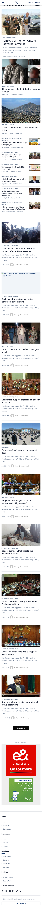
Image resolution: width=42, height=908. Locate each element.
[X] (6, 891)
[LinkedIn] (20, 891)
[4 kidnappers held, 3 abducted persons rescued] (21, 72)
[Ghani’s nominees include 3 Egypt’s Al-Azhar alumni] (21, 636)
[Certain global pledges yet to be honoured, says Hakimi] (21, 283)
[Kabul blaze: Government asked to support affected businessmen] (21, 232)
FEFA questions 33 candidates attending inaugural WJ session (13, 208)
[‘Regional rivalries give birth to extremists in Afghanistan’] (21, 484)
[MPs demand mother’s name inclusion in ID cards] (34, 155)
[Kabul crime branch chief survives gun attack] (21, 333)
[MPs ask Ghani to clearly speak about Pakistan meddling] (21, 585)
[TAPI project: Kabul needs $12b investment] (34, 167)
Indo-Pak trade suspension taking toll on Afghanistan (14, 180)
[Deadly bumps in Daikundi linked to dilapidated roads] (21, 535)
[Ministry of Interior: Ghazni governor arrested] (21, 22)
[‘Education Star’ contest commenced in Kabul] (21, 434)
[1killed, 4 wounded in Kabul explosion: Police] (21, 110)
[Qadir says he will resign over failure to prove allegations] (21, 686)
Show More (21, 728)
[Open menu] (3, 2)
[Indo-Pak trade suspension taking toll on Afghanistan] (34, 179)
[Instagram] (13, 891)
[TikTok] (17, 891)
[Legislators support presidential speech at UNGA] (21, 384)
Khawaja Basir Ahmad (21, 264)
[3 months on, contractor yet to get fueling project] (34, 141)
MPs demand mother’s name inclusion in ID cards (12, 156)
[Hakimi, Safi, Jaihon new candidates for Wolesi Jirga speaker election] (34, 191)
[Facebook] (3, 891)
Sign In (30, 2)
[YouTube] (10, 891)
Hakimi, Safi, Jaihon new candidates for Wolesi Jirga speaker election (12, 193)
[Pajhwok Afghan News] (17, 2)
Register (37, 2)
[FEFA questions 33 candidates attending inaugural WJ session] (34, 205)
